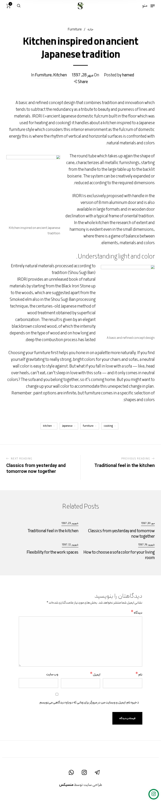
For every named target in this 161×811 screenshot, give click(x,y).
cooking (108, 426)
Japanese (67, 426)
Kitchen (60, 75)
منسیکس (66, 785)
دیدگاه (136, 613)
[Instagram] (84, 772)
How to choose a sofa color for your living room (119, 555)
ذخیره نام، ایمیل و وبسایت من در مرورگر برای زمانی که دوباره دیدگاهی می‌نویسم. (89, 702)
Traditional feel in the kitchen (53, 531)
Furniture (75, 29)
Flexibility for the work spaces (52, 552)
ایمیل (95, 675)
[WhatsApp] (71, 772)
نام (138, 675)
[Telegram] (97, 772)
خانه (90, 29)
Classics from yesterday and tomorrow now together (121, 533)
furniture (88, 426)
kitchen (47, 426)
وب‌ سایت (52, 674)
